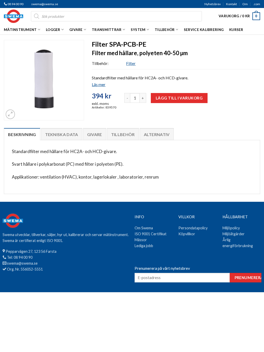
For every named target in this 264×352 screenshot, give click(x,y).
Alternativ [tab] (157, 134)
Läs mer (98, 84)
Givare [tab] (94, 134)
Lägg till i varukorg (179, 98)
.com (256, 4)
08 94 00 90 (15, 4)
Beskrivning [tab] (22, 134)
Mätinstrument (20, 30)
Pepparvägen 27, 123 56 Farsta (31, 251)
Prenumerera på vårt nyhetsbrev (162, 268)
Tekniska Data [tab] (61, 134)
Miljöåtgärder (233, 234)
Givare (76, 30)
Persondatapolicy (193, 228)
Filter (131, 63)
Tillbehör (165, 30)
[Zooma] (10, 114)
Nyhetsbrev (212, 4)
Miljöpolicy (231, 228)
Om (245, 4)
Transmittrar (106, 30)
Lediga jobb (144, 246)
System (138, 30)
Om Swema (144, 228)
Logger (53, 30)
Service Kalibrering (204, 30)
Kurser (236, 30)
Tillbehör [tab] (123, 134)
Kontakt (231, 4)
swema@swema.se (44, 4)
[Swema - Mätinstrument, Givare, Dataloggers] (13, 16)
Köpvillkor (186, 234)
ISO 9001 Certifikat (151, 234)
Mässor (141, 240)
